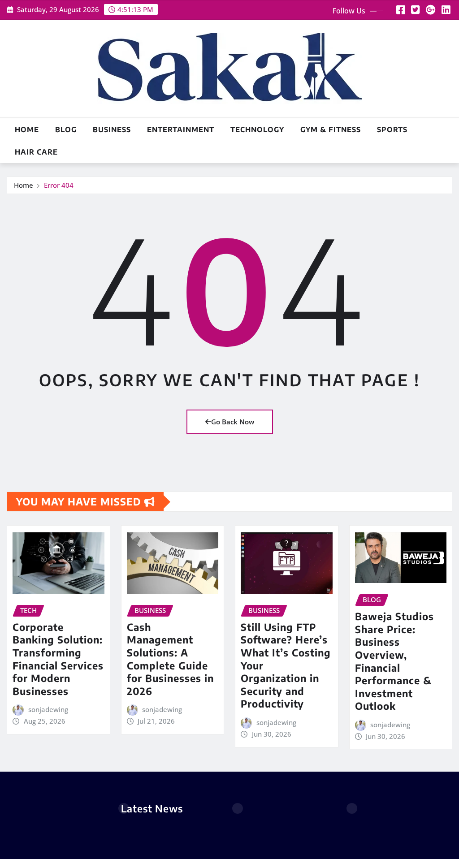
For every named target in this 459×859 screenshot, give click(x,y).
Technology (257, 129)
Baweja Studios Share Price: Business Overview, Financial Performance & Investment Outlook (394, 661)
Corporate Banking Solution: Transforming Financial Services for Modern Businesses (58, 659)
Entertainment (180, 129)
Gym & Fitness (330, 129)
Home (27, 129)
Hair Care (36, 151)
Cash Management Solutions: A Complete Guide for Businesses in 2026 (170, 659)
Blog (66, 129)
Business (112, 129)
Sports (392, 129)
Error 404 (59, 185)
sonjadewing (48, 709)
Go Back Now (232, 421)
